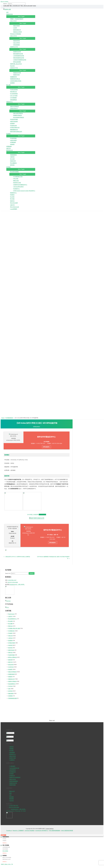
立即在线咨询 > (46, 446)
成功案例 (10, 640)
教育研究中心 (12, 754)
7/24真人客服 (6, 5)
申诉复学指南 (11, 655)
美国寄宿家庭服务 (13, 781)
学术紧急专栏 (11, 630)
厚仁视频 (10, 623)
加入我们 (11, 750)
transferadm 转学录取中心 (41, 830)
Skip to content (4, 1)
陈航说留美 (11, 693)
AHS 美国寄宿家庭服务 (54, 830)
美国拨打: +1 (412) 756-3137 (38, 443)
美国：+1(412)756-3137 (15, 5)
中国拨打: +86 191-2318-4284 (54, 443)
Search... (5, 3)
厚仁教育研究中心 (12, 618)
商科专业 (10, 626)
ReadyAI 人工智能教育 (18, 830)
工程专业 (10, 638)
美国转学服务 (12, 785)
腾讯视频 (11, 798)
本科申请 (10, 645)
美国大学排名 (12, 756)
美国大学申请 (12, 779)
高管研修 (10, 695)
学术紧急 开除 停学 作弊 (14, 628)
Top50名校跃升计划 (14, 768)
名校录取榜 (12, 752)
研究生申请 (11, 664)
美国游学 (10, 676)
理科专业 (10, 652)
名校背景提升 (12, 770)
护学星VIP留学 (11, 642)
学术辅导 (10, 633)
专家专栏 (11, 746)
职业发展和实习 (12, 683)
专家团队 (11, 748)
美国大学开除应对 (12, 671)
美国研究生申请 (13, 783)
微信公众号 (12, 791)
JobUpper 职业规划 (29, 830)
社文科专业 (11, 667)
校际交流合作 (11, 650)
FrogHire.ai (9, 830)
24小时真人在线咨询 (33, 514)
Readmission (11, 614)
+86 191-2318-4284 (13, 582)
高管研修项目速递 (12, 698)
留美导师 (10, 659)
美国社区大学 (11, 679)
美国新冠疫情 (11, 674)
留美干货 (10, 662)
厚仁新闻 (10, 621)
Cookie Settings (49, 828)
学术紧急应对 (12, 771)
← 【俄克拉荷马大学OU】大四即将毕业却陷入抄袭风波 (17, 556)
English (34, 5)
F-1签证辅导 (12, 766)
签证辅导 (10, 669)
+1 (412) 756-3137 (13, 805)
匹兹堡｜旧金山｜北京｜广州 (7, 864)
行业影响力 (12, 760)
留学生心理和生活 (12, 657)
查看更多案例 (42, 514)
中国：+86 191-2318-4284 (26, 5)
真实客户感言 (12, 758)
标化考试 (10, 647)
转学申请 (10, 691)
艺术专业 (10, 686)
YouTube (11, 800)
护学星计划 (12, 775)
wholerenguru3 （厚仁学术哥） (17, 584)
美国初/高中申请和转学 (14, 777)
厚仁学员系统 (5, 850)
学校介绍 (10, 635)
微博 (10, 793)
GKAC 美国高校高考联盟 (67, 830)
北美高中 (10, 616)
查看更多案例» (36, 426)
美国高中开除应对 (12, 681)
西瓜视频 (11, 797)
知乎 (10, 795)
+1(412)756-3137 (12, 580)
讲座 (9, 688)
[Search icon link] (3, 7)
